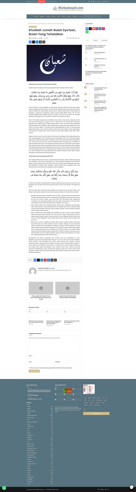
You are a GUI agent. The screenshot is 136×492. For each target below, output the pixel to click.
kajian (89, 400)
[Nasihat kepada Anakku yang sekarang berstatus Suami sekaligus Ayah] (59, 390)
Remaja (29, 459)
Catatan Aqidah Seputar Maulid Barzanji (100, 88)
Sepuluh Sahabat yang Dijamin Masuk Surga (100, 101)
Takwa (28, 466)
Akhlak (28, 406)
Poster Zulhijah (99, 400)
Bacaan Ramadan (31, 411)
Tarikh (28, 472)
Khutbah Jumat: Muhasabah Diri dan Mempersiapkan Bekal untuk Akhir (53, 322)
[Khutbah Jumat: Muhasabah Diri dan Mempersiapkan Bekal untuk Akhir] (54, 315)
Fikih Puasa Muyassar (32, 422)
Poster (69, 16)
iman (106, 397)
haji (102, 397)
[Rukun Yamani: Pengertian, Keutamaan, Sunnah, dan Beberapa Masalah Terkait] (68, 401)
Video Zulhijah (97, 405)
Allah (85, 397)
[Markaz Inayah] (68, 9)
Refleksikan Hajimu (31, 457)
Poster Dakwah (30, 450)
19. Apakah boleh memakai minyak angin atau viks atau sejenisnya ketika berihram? (95, 73)
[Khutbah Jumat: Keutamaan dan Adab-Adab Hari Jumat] (36, 315)
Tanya (36, 16)
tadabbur (86, 405)
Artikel (42, 16)
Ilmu (28, 428)
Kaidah (29, 433)
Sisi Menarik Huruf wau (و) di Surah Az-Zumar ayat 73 (100, 95)
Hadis (28, 424)
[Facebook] (30, 42)
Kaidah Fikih (30, 435)
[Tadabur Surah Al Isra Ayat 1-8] (89, 67)
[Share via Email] (40, 42)
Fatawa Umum (30, 417)
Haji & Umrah (30, 426)
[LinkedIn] (41, 260)
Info (53, 16)
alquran (89, 397)
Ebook (48, 16)
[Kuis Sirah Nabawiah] (89, 54)
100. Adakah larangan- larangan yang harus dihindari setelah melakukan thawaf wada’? (95, 47)
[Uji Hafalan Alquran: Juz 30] (89, 60)
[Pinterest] (45, 260)
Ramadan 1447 (30, 455)
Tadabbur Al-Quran (31, 463)
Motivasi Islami (30, 446)
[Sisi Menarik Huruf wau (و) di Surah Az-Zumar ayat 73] (89, 96)
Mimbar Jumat (36, 23)
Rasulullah (98, 402)
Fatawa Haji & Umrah (32, 415)
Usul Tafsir (29, 479)
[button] (4, 488)
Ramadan (86, 402)
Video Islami (30, 481)
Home (31, 23)
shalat (103, 402)
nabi (93, 400)
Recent (95, 40)
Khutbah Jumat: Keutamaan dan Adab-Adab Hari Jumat (36, 321)
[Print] (43, 42)
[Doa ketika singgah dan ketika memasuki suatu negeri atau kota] (89, 109)
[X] (33, 42)
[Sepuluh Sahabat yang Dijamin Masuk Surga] (89, 103)
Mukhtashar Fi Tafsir (32, 448)
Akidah (28, 408)
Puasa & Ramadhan (31, 452)
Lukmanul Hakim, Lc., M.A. (35, 38)
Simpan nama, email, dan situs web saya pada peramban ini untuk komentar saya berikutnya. (51, 367)
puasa (105, 400)
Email (30, 361)
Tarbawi (29, 470)
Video (63, 16)
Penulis (75, 16)
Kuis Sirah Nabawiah (99, 52)
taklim (91, 405)
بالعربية (80, 16)
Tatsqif (29, 474)
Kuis (58, 16)
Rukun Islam (30, 461)
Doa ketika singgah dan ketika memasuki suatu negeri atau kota (60, 1)
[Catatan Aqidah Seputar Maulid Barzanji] (89, 89)
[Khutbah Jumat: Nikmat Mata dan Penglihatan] (72, 315)
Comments (104, 40)
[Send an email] (41, 38)
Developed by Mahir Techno (52, 489)
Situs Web (57, 361)
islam (85, 400)
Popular (87, 40)
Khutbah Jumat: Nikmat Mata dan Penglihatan (72, 321)
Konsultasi (29, 439)
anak (94, 397)
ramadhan (92, 402)
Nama (30, 355)
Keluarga (29, 437)
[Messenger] (37, 42)
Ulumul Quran (30, 477)
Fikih (28, 419)
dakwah (98, 397)
